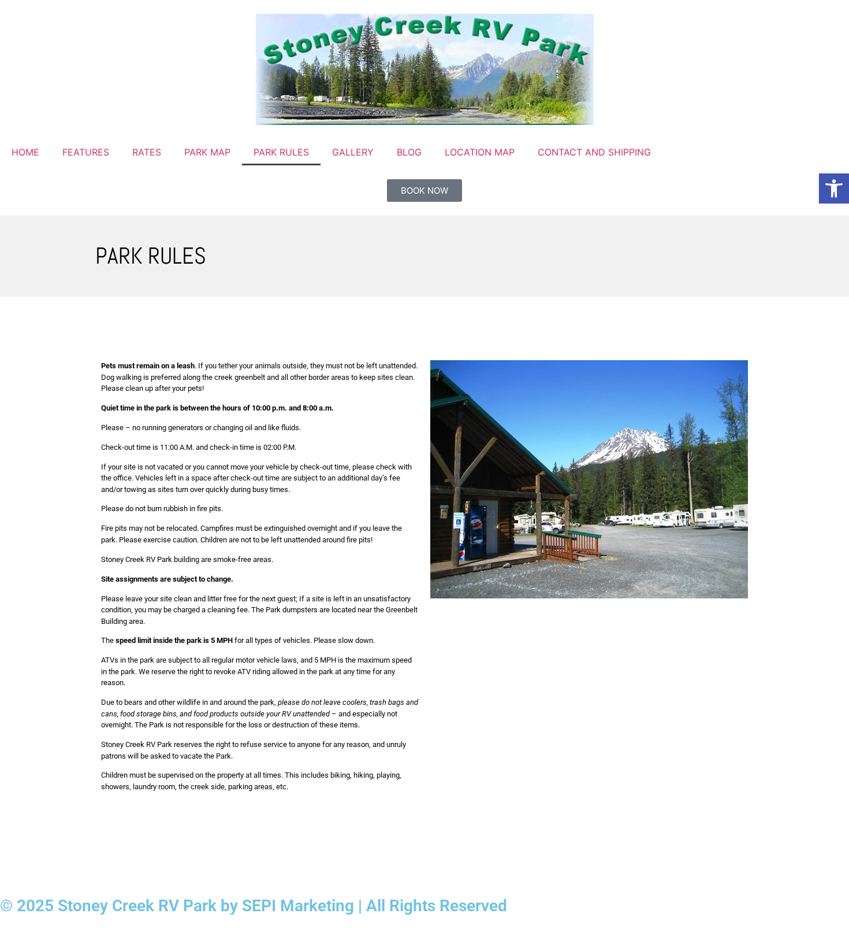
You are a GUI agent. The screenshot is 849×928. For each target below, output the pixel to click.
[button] (834, 188)
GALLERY (353, 152)
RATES (146, 152)
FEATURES (85, 152)
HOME (25, 152)
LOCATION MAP (480, 152)
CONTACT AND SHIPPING (594, 152)
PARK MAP (207, 152)
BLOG (409, 152)
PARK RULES (281, 152)
